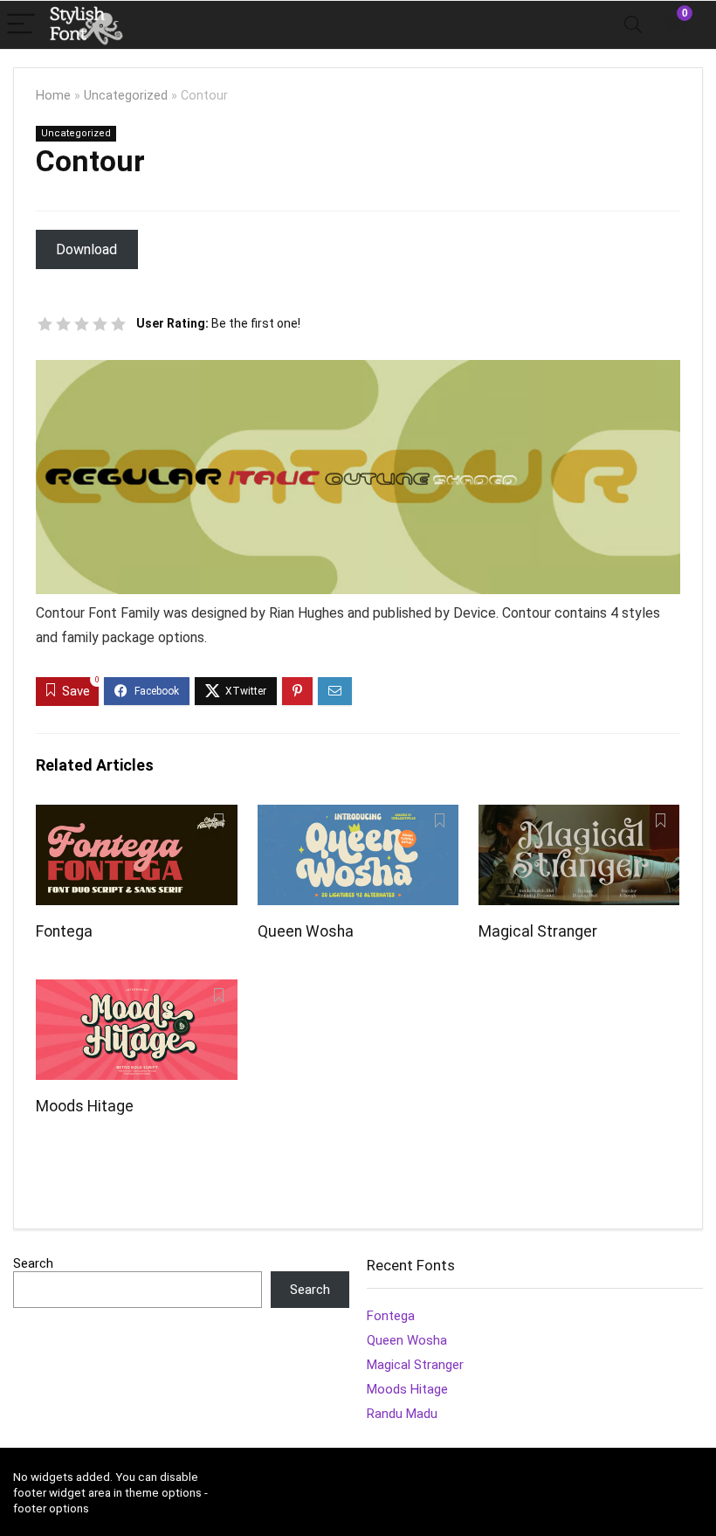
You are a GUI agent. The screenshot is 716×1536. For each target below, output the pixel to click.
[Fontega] (137, 816)
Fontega (64, 931)
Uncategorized (126, 95)
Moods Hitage (85, 1106)
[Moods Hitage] (137, 991)
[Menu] (21, 25)
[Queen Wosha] (358, 816)
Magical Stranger (537, 931)
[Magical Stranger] (579, 816)
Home (53, 95)
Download (86, 249)
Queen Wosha (306, 931)
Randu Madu (402, 1414)
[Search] (633, 25)
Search (33, 1263)
